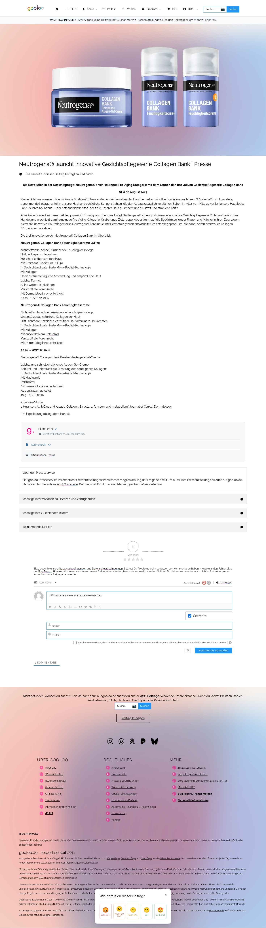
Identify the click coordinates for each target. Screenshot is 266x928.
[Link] (90, 607)
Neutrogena (40, 455)
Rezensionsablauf (55, 780)
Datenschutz (119, 774)
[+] (99, 606)
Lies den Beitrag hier (175, 20)
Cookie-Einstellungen (124, 793)
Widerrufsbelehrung (123, 787)
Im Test (111, 9)
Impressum (118, 767)
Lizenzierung (119, 813)
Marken (131, 9)
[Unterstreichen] (60, 607)
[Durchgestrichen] (65, 607)
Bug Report (45, 571)
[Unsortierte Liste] (75, 607)
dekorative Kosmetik (170, 858)
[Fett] (50, 607)
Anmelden (225, 582)
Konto (90, 9)
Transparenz (52, 800)
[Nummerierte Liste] (70, 607)
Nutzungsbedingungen (72, 568)
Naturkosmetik (216, 910)
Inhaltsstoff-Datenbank (191, 767)
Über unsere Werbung (124, 800)
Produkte (152, 9)
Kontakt (116, 819)
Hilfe (191, 9)
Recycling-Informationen (192, 774)
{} (95, 606)
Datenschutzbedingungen (107, 568)
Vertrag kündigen (133, 718)
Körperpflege (113, 858)
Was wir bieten (54, 774)
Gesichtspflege (128, 858)
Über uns (50, 767)
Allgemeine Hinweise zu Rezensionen (133, 806)
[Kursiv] (55, 607)
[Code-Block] (85, 607)
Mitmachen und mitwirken (60, 806)
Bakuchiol (52, 334)
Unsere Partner (54, 787)
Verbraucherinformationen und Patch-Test (203, 780)
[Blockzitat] (80, 607)
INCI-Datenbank (129, 869)
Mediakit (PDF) (186, 787)
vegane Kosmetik (51, 915)
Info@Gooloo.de (67, 484)
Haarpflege (146, 858)
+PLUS (214, 893)
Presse (51, 455)
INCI (174, 9)
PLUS (73, 9)
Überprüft (199, 616)
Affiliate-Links (53, 793)
